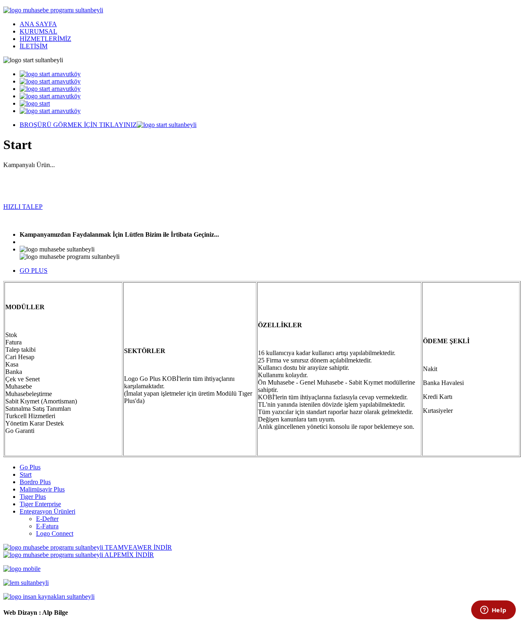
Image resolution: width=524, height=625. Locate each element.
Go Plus (30, 467)
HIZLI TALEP (23, 206)
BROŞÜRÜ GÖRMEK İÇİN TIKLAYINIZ (78, 124)
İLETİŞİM (33, 46)
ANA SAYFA (38, 23)
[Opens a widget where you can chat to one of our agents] (493, 610)
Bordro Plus (35, 481)
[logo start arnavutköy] (50, 73)
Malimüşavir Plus (42, 489)
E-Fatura (47, 526)
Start (26, 474)
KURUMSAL (38, 31)
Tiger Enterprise (40, 503)
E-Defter (47, 518)
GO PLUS (33, 270)
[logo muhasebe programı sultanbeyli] (53, 10)
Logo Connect (54, 533)
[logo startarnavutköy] (50, 96)
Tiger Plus (33, 496)
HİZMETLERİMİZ (45, 38)
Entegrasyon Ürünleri (47, 511)
